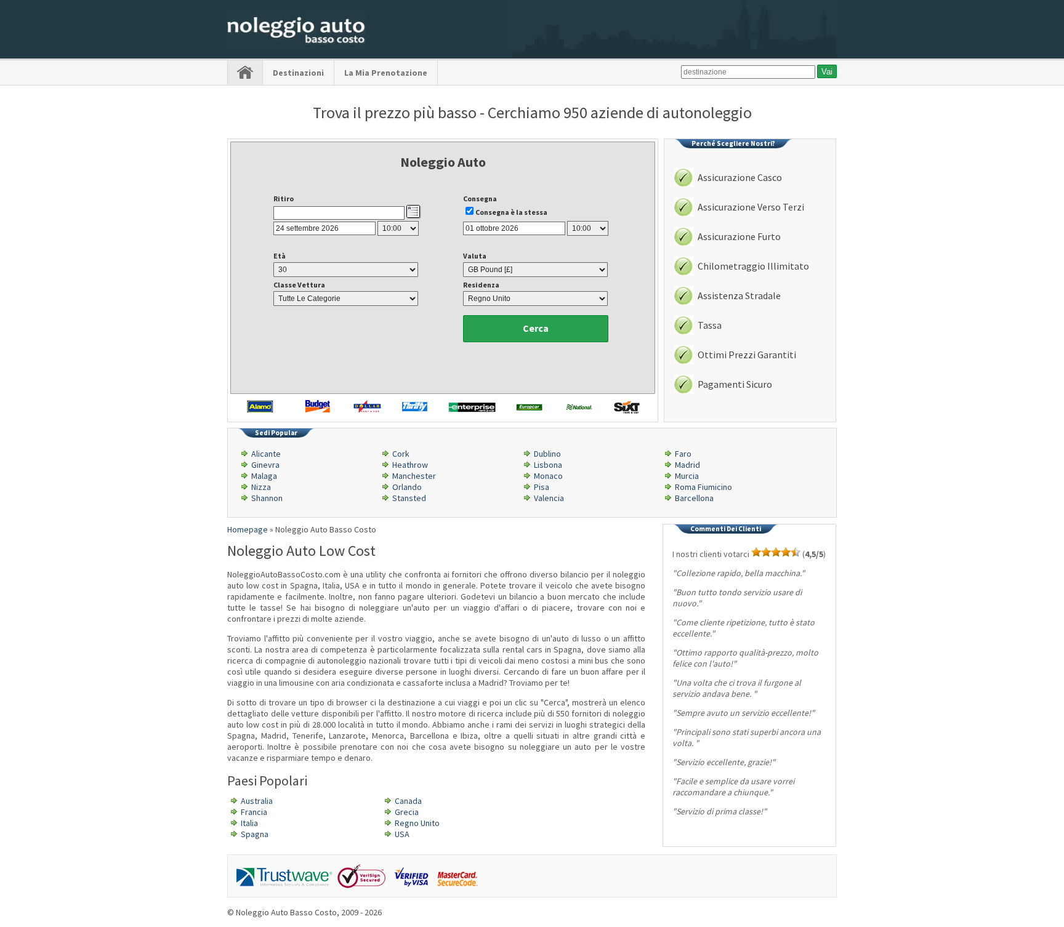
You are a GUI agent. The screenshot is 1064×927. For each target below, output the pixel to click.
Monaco (548, 475)
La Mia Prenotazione (385, 72)
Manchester (414, 475)
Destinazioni (298, 72)
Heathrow (410, 464)
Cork (400, 453)
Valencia (549, 498)
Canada (408, 800)
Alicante (266, 453)
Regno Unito (417, 823)
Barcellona (694, 498)
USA (402, 834)
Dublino (547, 453)
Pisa (541, 486)
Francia (254, 811)
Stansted (409, 498)
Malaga (264, 475)
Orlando (407, 486)
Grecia (407, 811)
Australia (257, 800)
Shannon (267, 498)
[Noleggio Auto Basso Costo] (296, 43)
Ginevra (265, 464)
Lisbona (548, 464)
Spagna (254, 834)
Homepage (247, 529)
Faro (683, 453)
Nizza (261, 486)
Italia (249, 823)
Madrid (687, 464)
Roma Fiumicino (703, 486)
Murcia (687, 475)
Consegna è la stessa (511, 212)
